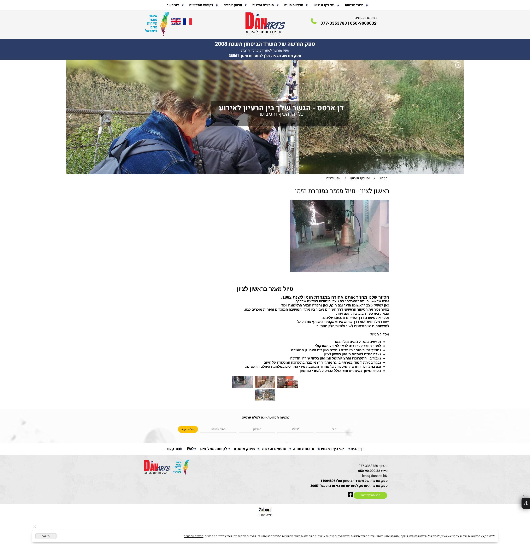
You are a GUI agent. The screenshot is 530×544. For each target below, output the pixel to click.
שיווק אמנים (233, 5)
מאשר (46, 536)
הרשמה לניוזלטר (370, 495)
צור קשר (173, 5)
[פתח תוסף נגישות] (526, 503)
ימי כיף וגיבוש (324, 5)
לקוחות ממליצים (201, 5)
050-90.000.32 (369, 470)
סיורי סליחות (354, 5)
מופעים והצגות (263, 5)
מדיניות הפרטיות (193, 536)
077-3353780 (368, 465)
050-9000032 (363, 23)
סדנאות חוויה (293, 5)
